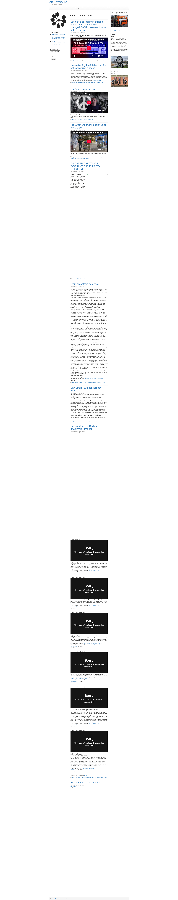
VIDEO (93, 119)
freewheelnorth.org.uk (86, 569)
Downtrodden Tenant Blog (87, 722)
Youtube (85, 775)
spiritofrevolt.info (77, 604)
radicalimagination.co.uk (94, 570)
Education (80, 60)
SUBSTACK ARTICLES (116, 30)
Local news (97, 82)
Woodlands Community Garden (58, 42)
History (75, 119)
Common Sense (65, 8)
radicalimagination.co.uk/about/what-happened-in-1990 (83, 767)
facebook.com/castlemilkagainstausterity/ (93, 643)
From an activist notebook (85, 284)
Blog (73, 60)
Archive (102, 8)
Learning (93, 82)
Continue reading (96, 80)
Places (96, 777)
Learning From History (83, 89)
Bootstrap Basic (66, 898)
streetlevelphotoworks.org (88, 768)
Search (53, 59)
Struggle (99, 382)
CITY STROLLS (58, 2)
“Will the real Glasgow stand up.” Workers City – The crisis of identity (59, 38)
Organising (81, 421)
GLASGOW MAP (123, 52)
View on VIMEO (74, 571)
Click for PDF (73, 786)
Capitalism (74, 278)
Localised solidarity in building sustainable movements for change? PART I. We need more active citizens (88, 26)
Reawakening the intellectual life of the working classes (88, 66)
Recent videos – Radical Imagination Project (84, 427)
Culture (75, 60)
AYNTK (53, 41)
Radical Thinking (75, 8)
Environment (86, 60)
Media (102, 82)
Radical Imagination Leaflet (86, 782)
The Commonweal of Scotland (114, 8)
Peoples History (55, 8)
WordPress (57, 898)
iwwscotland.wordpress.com (88, 604)
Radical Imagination (102, 60)
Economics (84, 8)
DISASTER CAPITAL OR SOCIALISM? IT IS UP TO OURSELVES (85, 166)
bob (84, 32)
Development (82, 82)
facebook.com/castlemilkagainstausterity (79, 678)
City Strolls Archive (56, 44)
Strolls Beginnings (94, 8)
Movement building (93, 60)
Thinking (103, 382)
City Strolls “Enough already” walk (86, 389)
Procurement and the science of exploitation (88, 126)
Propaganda (73, 84)
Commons (76, 777)
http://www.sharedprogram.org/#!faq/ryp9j (94, 378)
